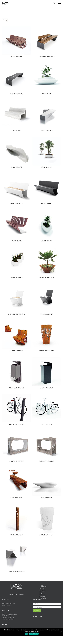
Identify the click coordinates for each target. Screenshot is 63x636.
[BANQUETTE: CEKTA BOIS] (46, 40)
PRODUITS (42, 588)
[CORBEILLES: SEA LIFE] (46, 518)
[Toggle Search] (54, 3)
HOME (41, 585)
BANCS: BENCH (16, 240)
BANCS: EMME (16, 130)
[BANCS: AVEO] (46, 77)
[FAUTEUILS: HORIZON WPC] (16, 298)
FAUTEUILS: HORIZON (46, 314)
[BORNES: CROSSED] (16, 518)
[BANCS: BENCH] (16, 224)
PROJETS (42, 595)
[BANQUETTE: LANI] (46, 481)
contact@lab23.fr (10, 619)
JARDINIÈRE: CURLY (16, 277)
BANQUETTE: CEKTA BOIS (46, 57)
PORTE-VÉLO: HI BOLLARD (17, 424)
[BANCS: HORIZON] (46, 187)
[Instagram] (38, 616)
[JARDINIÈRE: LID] (46, 151)
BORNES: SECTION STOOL (17, 571)
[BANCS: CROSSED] (16, 40)
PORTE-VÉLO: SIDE (46, 424)
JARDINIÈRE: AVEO (46, 240)
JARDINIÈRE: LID (46, 167)
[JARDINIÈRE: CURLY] (16, 261)
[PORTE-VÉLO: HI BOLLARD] (16, 408)
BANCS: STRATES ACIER (16, 461)
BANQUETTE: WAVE (46, 130)
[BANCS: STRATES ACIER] (16, 445)
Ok (26, 633)
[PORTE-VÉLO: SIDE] (46, 408)
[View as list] (6, 20)
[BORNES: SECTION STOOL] (16, 555)
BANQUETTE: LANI (46, 498)
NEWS (41, 593)
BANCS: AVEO (46, 93)
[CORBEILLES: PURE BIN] (16, 371)
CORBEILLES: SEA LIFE (46, 534)
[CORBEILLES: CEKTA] (46, 371)
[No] (61, 632)
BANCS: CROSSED (16, 57)
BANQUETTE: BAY (16, 167)
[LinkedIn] (36, 616)
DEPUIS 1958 (43, 586)
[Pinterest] (41, 616)
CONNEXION (43, 598)
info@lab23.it (9, 605)
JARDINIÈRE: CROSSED (46, 277)
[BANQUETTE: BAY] (16, 151)
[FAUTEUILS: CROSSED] (16, 334)
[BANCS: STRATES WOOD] (46, 445)
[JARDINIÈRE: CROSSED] (46, 261)
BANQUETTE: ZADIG (17, 498)
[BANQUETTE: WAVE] (46, 114)
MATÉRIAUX (43, 590)
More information (33, 633)
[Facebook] (33, 616)
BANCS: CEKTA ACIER (16, 93)
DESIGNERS (43, 591)
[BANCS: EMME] (16, 114)
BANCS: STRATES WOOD (46, 461)
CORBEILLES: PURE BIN (16, 387)
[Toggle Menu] (59, 3)
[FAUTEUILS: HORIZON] (46, 298)
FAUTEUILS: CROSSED (16, 351)
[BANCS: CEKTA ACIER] (16, 77)
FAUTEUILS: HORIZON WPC (16, 314)
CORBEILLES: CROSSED (46, 351)
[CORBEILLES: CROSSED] (46, 334)
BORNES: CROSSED (16, 534)
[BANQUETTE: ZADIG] (16, 481)
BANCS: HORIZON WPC (17, 204)
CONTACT (42, 596)
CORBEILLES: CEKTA (46, 387)
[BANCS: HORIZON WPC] (16, 187)
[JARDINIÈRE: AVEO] (46, 224)
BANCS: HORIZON (46, 204)
